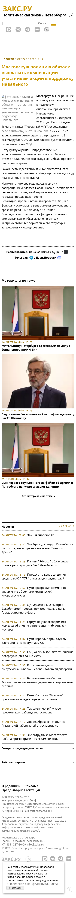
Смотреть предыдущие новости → (38, 748)
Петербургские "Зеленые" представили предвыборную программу (32, 697)
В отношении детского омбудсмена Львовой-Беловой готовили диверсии (37, 667)
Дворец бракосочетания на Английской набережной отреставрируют (33, 723)
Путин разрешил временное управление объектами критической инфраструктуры (34, 591)
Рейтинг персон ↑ (38, 762)
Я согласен (15, 888)
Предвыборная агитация (21, 790)
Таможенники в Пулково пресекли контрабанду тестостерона (31, 710)
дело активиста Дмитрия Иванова (25, 131)
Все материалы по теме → (39, 496)
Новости (8, 59)
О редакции (11, 786)
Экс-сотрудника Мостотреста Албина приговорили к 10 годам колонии (34, 737)
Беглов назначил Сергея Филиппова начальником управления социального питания (37, 682)
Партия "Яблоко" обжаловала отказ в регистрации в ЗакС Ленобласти (35, 563)
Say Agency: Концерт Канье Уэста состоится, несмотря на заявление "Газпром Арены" (37, 548)
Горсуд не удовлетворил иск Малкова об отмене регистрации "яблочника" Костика (34, 625)
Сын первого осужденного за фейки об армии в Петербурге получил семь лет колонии (37, 485)
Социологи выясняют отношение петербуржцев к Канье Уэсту (37, 654)
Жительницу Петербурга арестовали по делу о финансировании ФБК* (36, 348)
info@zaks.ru (35, 844)
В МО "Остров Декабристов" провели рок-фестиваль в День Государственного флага (33, 608)
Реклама (31, 786)
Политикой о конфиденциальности (33, 884)
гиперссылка (10, 811)
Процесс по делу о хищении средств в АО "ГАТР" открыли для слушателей (34, 576)
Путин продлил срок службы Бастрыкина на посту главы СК (34, 641)
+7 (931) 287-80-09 (14, 844)
